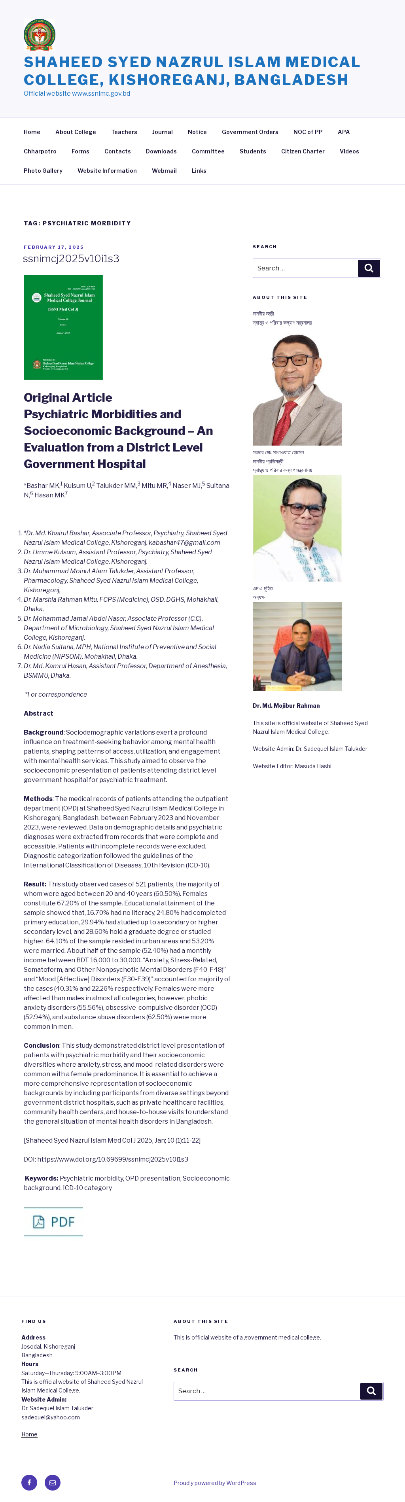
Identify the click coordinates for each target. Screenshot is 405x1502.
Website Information (107, 170)
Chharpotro (40, 151)
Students (253, 151)
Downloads (161, 151)
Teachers (124, 131)
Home (32, 131)
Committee (208, 151)
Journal (162, 131)
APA (344, 131)
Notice (197, 131)
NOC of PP (308, 131)
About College (75, 131)
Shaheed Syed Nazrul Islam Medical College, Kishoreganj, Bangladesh (192, 71)
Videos (349, 151)
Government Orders (250, 131)
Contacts (117, 151)
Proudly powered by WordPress (215, 1482)
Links (199, 170)
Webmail (164, 170)
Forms (80, 151)
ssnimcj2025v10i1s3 (71, 258)
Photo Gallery (43, 170)
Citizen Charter (303, 151)
